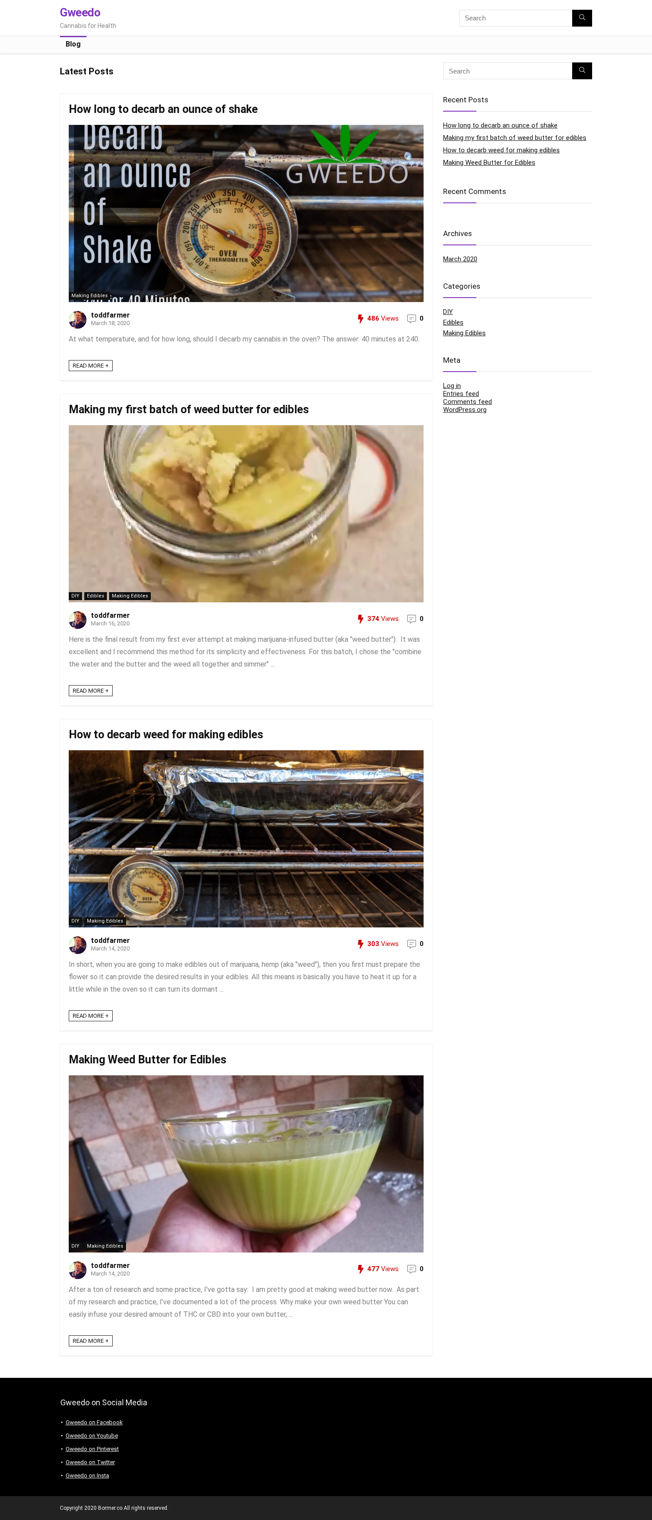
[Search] (582, 18)
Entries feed (461, 394)
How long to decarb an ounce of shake (163, 109)
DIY (75, 596)
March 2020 (460, 259)
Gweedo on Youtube (92, 1435)
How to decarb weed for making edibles (166, 734)
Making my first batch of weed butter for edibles (189, 409)
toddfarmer (110, 315)
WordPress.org (465, 410)
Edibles (95, 596)
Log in (452, 386)
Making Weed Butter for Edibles (147, 1059)
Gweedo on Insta (87, 1475)
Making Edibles (89, 296)
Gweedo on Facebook (94, 1422)
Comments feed (467, 402)
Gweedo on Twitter (90, 1462)
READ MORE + (91, 365)
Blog (73, 44)
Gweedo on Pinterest (92, 1449)
